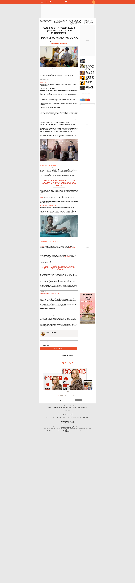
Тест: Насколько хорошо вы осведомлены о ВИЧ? (49, 293)
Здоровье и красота (63, 43)
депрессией (47, 93)
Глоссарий (87, 2)
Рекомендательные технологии (75, 408)
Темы (66, 2)
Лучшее (54, 2)
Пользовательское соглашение (51, 408)
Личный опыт (71, 2)
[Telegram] (64, 405)
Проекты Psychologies (85, 408)
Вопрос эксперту (69, 407)
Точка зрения (61, 2)
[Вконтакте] (67, 405)
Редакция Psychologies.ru (45, 341)
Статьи (57, 2)
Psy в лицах (82, 2)
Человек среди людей (55, 43)
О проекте (49, 407)
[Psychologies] (45, 2)
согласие (61, 395)
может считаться (69, 127)
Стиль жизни (77, 2)
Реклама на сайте (55, 407)
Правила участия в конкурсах (82, 407)
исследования (72, 247)
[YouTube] (74, 405)
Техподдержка (67, 410)
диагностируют (67, 256)
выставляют (42, 246)
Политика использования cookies (63, 408)
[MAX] (61, 405)
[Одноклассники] (70, 405)
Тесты (94, 2)
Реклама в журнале (62, 407)
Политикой (61, 396)
